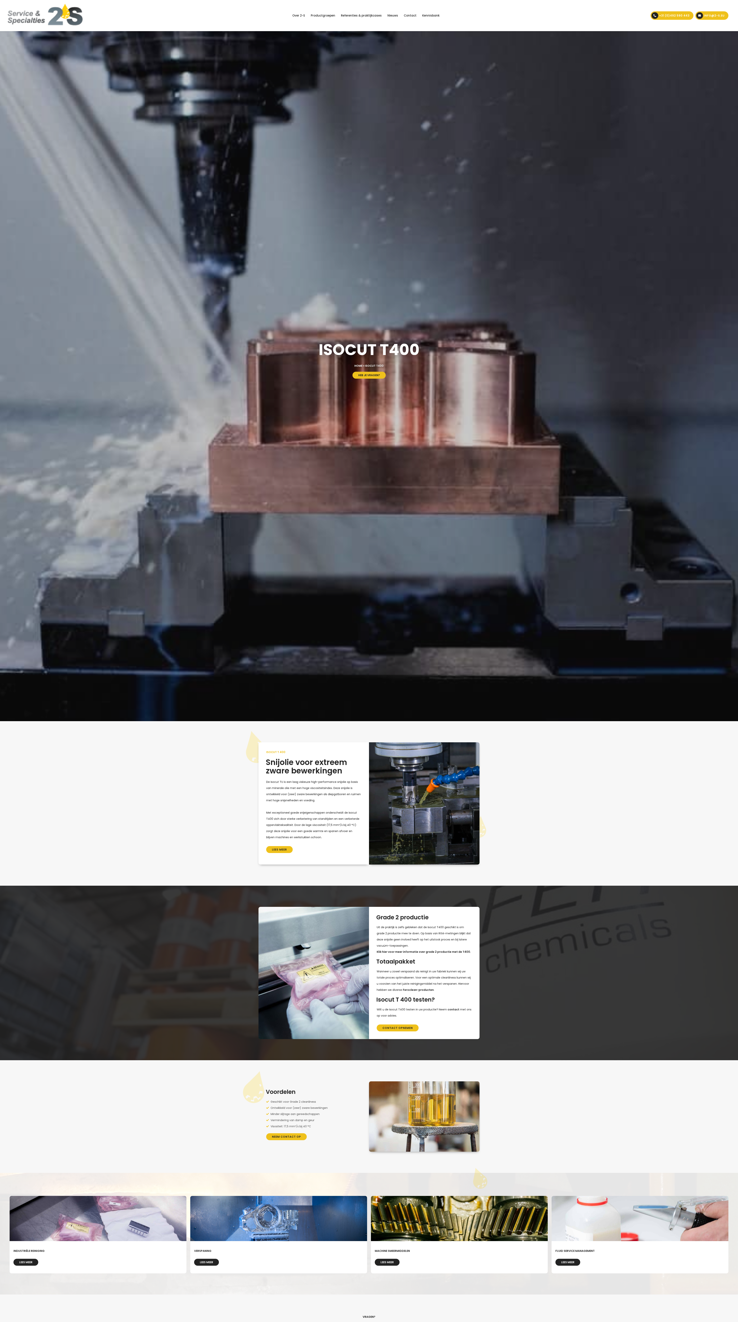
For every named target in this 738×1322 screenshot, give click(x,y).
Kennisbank (431, 15)
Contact (410, 15)
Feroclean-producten (418, 990)
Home (358, 366)
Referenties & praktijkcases (361, 15)
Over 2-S (298, 15)
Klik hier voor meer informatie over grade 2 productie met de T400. (424, 952)
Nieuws (392, 15)
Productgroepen (323, 15)
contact (453, 1009)
